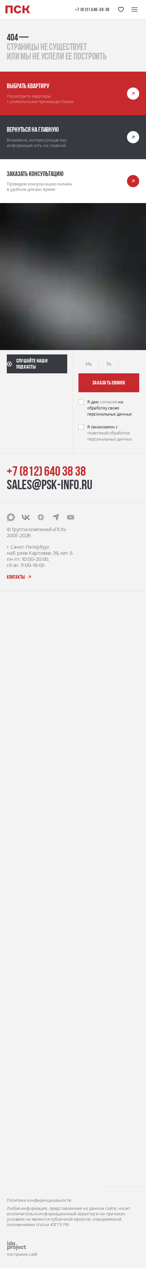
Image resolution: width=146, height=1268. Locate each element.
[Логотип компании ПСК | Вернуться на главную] (17, 9)
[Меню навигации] (134, 9)
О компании (20, 1089)
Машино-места (24, 936)
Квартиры (18, 925)
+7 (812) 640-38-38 (92, 9)
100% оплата (21, 1030)
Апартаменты (22, 905)
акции (14, 967)
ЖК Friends (18, 748)
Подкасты (18, 1151)
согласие (109, 402)
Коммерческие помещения (38, 915)
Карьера (16, 1099)
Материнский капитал (32, 1020)
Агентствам (20, 1131)
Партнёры (18, 1120)
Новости (16, 1141)
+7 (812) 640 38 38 (46, 471)
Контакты (18, 1172)
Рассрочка (18, 1041)
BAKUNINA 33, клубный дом (37, 830)
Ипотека (16, 1051)
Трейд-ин (17, 1009)
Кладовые (18, 946)
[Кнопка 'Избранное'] (121, 9)
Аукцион (16, 999)
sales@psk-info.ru (49, 484)
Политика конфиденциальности (39, 1200)
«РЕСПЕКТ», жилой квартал (37, 721)
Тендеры (17, 1110)
